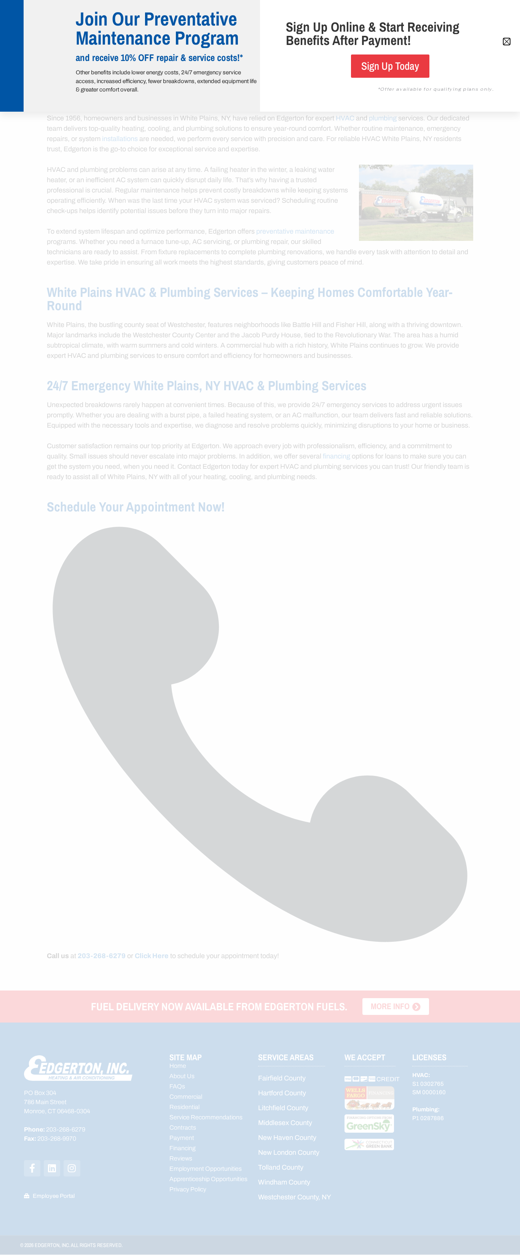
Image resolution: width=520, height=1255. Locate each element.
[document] (260, 627)
